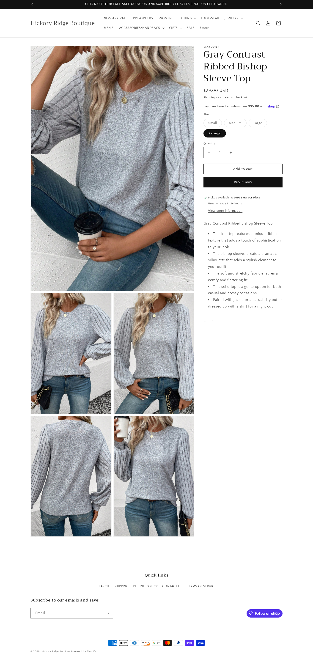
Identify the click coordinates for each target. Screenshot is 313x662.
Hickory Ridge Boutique (56, 651)
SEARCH (103, 586)
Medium (238, 124)
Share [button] (213, 320)
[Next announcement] (281, 4)
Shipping (209, 97)
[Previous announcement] (32, 4)
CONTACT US (172, 586)
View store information (225, 211)
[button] (177, 18)
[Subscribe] (108, 612)
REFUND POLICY (145, 586)
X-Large (214, 133)
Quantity (209, 143)
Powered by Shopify (83, 651)
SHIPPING (121, 586)
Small (215, 124)
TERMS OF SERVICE (201, 586)
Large (260, 124)
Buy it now (243, 182)
